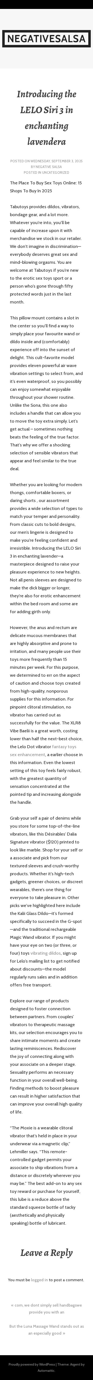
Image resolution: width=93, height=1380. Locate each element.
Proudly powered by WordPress (32, 1364)
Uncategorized (55, 172)
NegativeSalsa (46, 39)
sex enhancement (27, 754)
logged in (39, 1280)
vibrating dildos (46, 953)
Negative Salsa (49, 167)
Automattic (46, 1370)
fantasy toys (64, 746)
